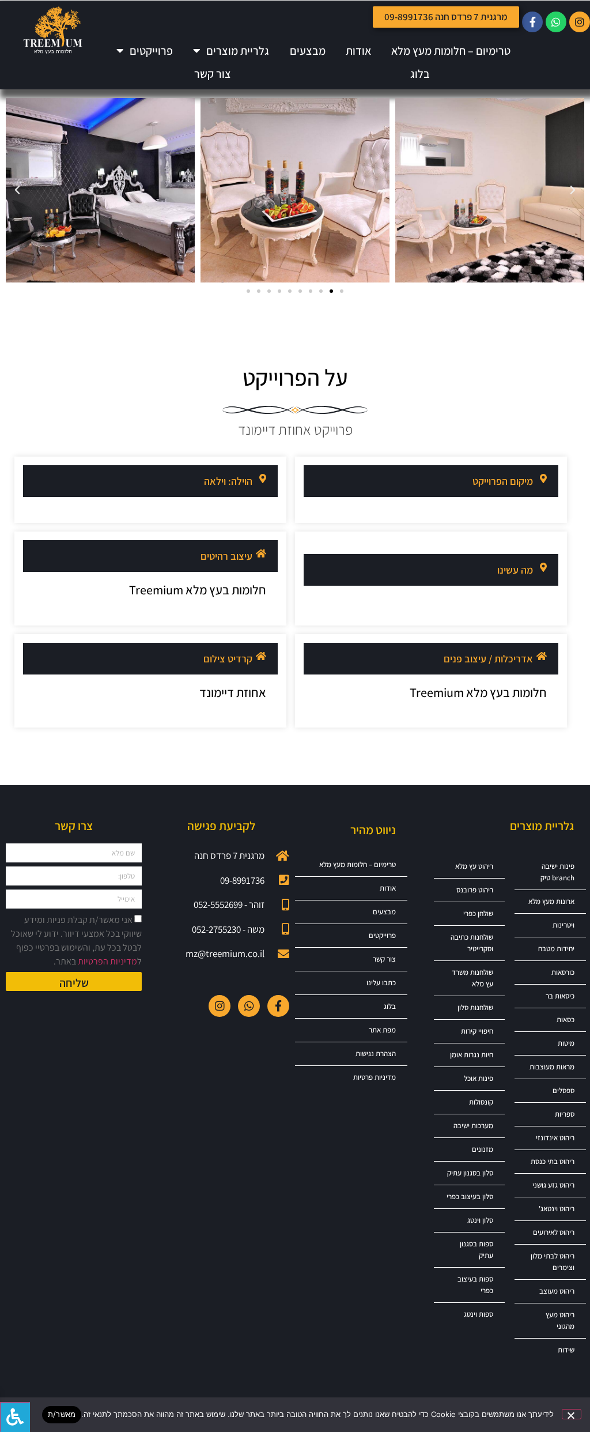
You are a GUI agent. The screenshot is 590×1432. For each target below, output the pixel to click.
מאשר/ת (62, 1414)
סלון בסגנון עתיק (470, 1173)
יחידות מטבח (556, 949)
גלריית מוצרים (237, 50)
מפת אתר (382, 1030)
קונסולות (481, 1102)
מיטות (566, 1043)
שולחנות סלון (475, 1007)
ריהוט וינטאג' (556, 1209)
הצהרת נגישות (375, 1053)
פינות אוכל (478, 1078)
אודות (358, 50)
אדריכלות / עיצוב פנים (488, 658)
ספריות (564, 1114)
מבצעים (308, 50)
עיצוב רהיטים (226, 556)
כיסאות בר (560, 996)
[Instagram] (579, 22)
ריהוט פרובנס (474, 890)
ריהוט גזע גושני (553, 1185)
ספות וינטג (478, 1314)
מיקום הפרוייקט (502, 481)
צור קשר (212, 73)
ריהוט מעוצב (556, 1291)
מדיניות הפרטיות (107, 961)
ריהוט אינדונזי (555, 1138)
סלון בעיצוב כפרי (470, 1196)
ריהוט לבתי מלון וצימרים (552, 1261)
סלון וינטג (480, 1220)
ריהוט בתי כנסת (552, 1161)
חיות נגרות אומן (471, 1055)
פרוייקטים (151, 50)
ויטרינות (563, 925)
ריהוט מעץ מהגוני (560, 1320)
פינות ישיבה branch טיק (557, 872)
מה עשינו (515, 569)
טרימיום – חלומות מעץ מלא (450, 50)
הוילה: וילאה (228, 481)
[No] (571, 1414)
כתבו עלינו (381, 983)
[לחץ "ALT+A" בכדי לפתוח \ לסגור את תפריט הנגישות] (15, 1417)
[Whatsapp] (556, 22)
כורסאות (562, 972)
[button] (572, 190)
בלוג (420, 73)
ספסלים (563, 1090)
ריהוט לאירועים (553, 1232)
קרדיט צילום (227, 658)
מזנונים (482, 1149)
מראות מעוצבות (552, 1067)
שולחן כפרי (478, 913)
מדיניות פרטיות (374, 1077)
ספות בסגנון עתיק (476, 1249)
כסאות (565, 1019)
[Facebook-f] (532, 22)
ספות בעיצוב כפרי (475, 1284)
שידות (566, 1350)
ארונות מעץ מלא (551, 901)
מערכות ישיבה (473, 1125)
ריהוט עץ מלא (474, 866)
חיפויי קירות (477, 1031)
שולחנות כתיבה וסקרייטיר (472, 943)
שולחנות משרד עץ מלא (472, 978)
